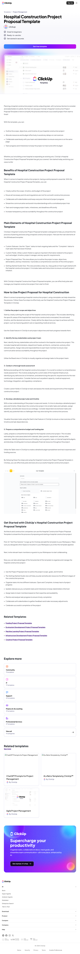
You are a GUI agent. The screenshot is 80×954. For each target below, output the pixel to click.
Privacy (35, 950)
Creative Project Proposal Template (19, 640)
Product (4, 916)
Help (3, 929)
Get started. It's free (20, 864)
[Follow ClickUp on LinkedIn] (3, 935)
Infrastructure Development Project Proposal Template (26, 635)
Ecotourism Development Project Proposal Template (25, 627)
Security (27, 950)
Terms (44, 950)
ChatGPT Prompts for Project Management (19, 777)
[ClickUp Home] (7, 2)
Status (19, 950)
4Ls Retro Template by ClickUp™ (58, 776)
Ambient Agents (7, 897)
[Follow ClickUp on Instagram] (9, 935)
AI (2, 886)
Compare (5, 920)
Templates (7, 12)
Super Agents (6, 894)
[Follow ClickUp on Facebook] (6, 935)
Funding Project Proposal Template (19, 623)
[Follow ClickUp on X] (13, 935)
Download (5, 911)
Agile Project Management (18, 811)
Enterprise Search (8, 903)
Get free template (40, 46)
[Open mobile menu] (76, 3)
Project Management (20, 12)
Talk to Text (6, 907)
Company (5, 925)
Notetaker (5, 900)
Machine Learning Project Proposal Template (22, 631)
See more (7, 749)
